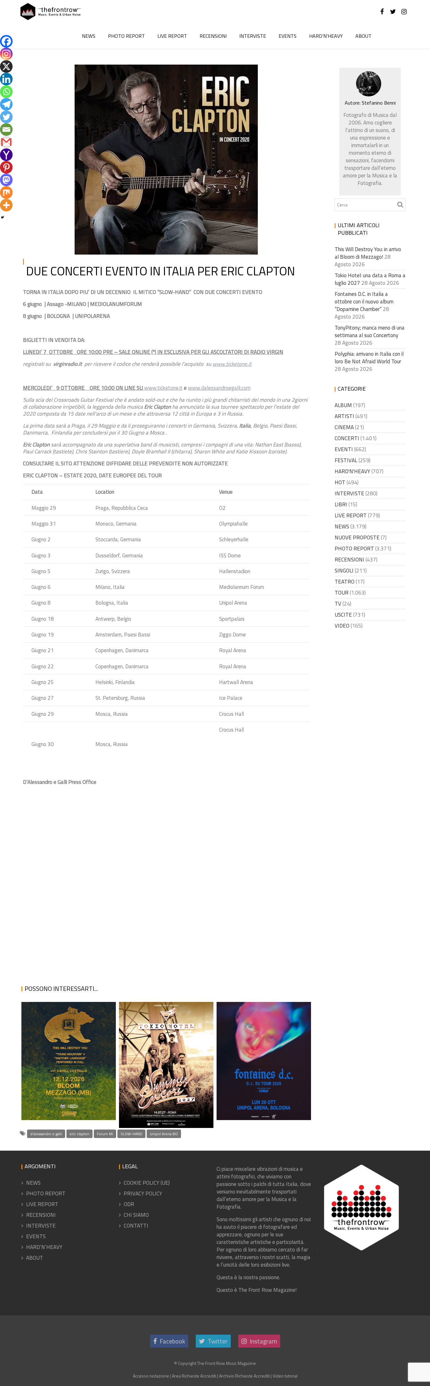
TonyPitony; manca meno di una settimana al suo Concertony (370, 331)
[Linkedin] (6, 79)
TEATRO (344, 582)
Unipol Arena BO (164, 1134)
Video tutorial (285, 1375)
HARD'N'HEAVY (352, 471)
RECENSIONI (213, 36)
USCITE (343, 615)
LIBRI (341, 504)
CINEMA (344, 427)
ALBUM (343, 405)
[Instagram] (6, 54)
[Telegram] (6, 104)
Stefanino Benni (145, 72)
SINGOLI (344, 570)
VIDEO (342, 626)
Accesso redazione (151, 1375)
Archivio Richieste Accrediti (244, 1375)
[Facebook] (6, 41)
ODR (129, 1204)
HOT (214, 72)
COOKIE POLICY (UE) (147, 1183)
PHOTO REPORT (126, 36)
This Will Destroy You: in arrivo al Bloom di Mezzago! (67, 1090)
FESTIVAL (346, 460)
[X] (6, 66)
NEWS (88, 36)
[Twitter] (6, 117)
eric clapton (79, 1134)
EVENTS (288, 36)
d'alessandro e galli (46, 1134)
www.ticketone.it (163, 388)
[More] (6, 205)
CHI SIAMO (136, 1215)
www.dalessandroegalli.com (219, 388)
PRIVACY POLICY (143, 1193)
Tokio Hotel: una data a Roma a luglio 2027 (161, 1112)
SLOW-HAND (131, 1134)
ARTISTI (344, 416)
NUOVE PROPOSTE (357, 537)
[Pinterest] (6, 167)
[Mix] (6, 192)
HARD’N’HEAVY (326, 36)
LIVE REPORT (172, 36)
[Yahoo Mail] (6, 154)
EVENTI (344, 449)
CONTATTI (136, 1226)
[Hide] (2, 217)
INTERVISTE (252, 36)
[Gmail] (6, 142)
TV (338, 604)
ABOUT (363, 36)
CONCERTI (347, 438)
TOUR (244, 72)
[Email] (6, 129)
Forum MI (105, 1134)
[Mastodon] (6, 180)
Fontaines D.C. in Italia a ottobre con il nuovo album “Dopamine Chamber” (261, 1082)
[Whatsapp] (6, 91)
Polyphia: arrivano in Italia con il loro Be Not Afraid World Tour (369, 357)
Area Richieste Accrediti (194, 1375)
